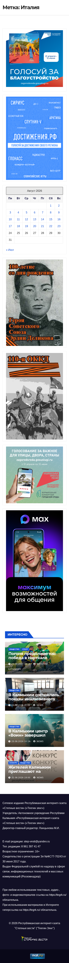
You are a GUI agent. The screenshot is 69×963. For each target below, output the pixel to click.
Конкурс (13, 763)
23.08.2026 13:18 (21, 664)
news (39, 705)
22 (50, 226)
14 (42, 219)
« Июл (10, 249)
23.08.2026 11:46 (21, 705)
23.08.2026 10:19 (21, 741)
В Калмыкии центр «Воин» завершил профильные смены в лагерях (31, 737)
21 (42, 226)
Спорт (25, 649)
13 (34, 219)
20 (34, 226)
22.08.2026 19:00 (21, 777)
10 (10, 219)
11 (18, 219)
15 (50, 219)
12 (26, 219)
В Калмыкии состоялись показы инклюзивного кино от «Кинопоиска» (33, 699)
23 (58, 226)
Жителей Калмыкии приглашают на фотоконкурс (29, 771)
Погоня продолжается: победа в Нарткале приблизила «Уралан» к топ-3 (32, 659)
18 (18, 226)
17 (10, 226)
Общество (14, 649)
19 (26, 226)
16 (58, 219)
